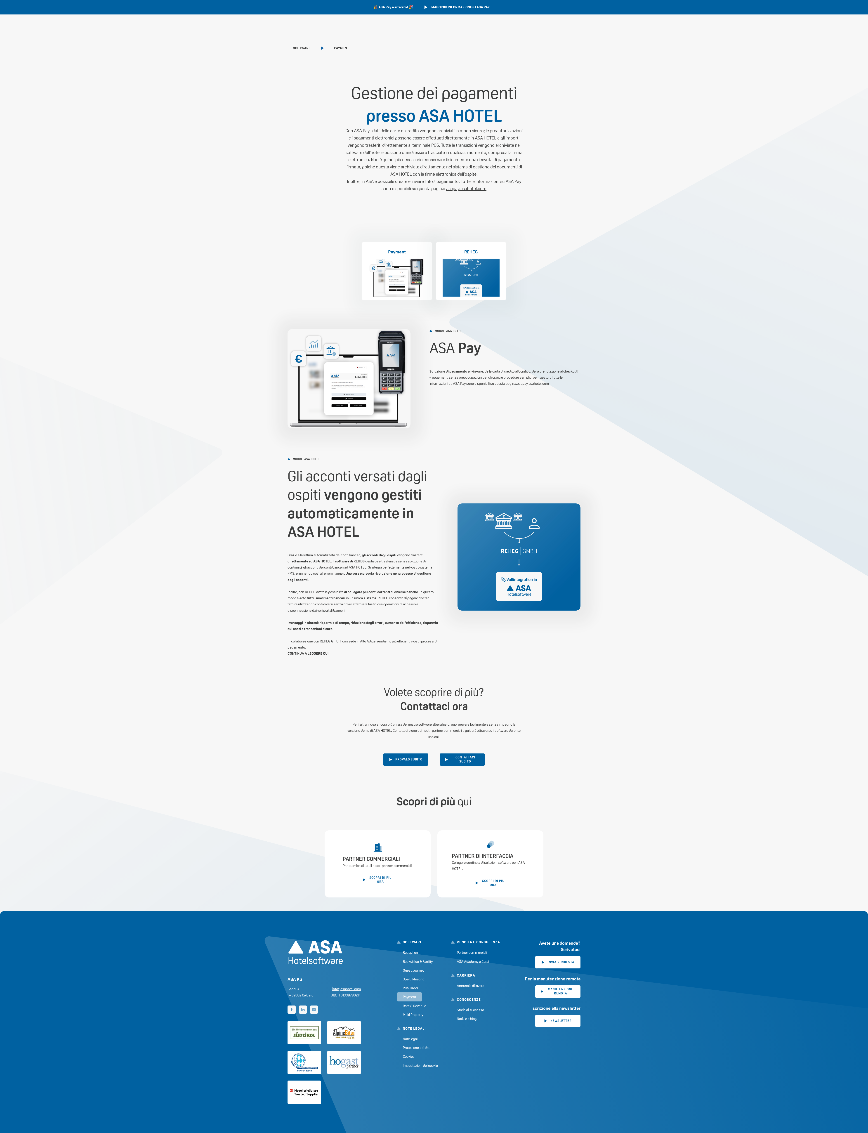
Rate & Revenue (414, 1005)
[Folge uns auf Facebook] (292, 1010)
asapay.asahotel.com (466, 188)
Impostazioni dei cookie (420, 1065)
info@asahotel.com (346, 989)
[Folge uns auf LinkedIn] (303, 1010)
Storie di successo (470, 1010)
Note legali (410, 1038)
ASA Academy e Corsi (473, 961)
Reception (410, 952)
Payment (341, 48)
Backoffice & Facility (418, 961)
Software (302, 48)
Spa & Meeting (414, 979)
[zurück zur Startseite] (316, 952)
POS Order (410, 988)
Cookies (409, 1056)
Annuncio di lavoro (470, 985)
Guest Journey (413, 970)
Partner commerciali (472, 952)
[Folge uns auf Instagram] (314, 1010)
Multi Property (413, 1014)
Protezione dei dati (416, 1047)
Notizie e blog (467, 1018)
